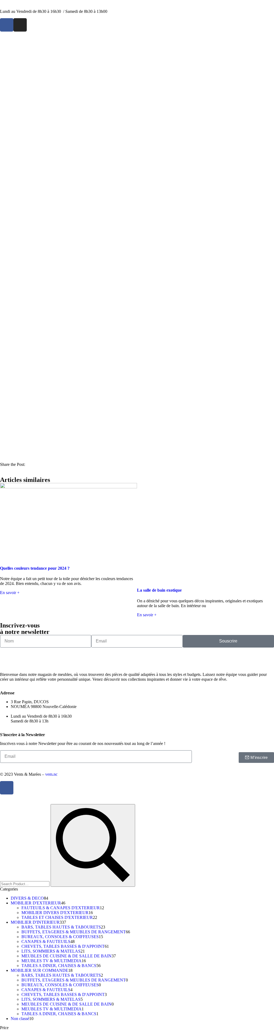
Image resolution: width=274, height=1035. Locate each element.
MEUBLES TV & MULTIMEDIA (51, 960)
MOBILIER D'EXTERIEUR (36, 903)
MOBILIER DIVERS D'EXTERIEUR (55, 912)
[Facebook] (6, 25)
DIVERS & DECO (27, 898)
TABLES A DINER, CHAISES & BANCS (58, 965)
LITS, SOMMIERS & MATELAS (51, 951)
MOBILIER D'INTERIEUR (35, 922)
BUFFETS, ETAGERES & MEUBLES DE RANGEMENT (73, 932)
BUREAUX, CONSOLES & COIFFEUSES (60, 936)
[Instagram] (20, 25)
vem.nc (51, 774)
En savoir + (10, 592)
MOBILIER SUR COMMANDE (39, 970)
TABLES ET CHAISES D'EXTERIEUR (57, 917)
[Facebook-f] (6, 787)
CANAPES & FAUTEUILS (45, 941)
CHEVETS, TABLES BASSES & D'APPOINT (63, 946)
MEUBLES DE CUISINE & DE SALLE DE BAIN (66, 956)
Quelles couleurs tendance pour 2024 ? (35, 568)
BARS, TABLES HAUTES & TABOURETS (61, 927)
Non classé (20, 1018)
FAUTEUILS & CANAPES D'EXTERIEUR (60, 907)
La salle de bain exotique (159, 590)
